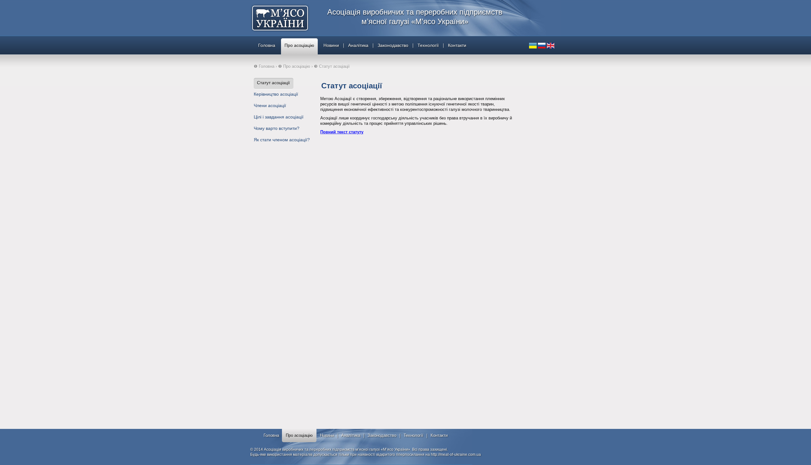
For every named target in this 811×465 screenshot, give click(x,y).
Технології (428, 45)
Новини (331, 45)
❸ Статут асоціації (332, 66)
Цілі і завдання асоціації (278, 116)
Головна (266, 45)
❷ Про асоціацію (294, 66)
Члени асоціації (270, 105)
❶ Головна (264, 66)
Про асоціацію (299, 45)
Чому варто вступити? (276, 128)
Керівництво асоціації (276, 94)
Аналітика (358, 45)
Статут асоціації (273, 82)
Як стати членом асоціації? (282, 139)
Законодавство (393, 45)
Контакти (457, 45)
